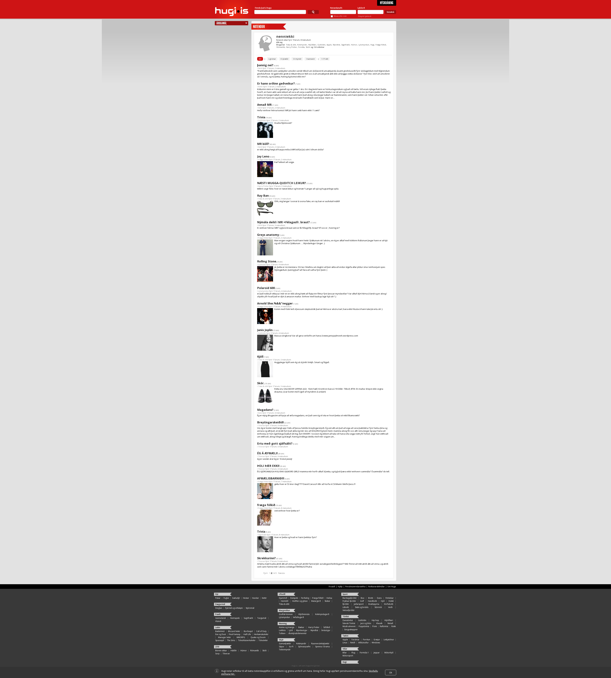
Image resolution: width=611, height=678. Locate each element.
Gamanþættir (285, 643)
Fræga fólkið (381, 44)
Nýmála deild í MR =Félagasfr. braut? (283, 222)
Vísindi (218, 621)
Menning (283, 623)
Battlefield (220, 631)
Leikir (217, 627)
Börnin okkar (221, 650)
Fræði (218, 614)
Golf (362, 601)
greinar (272, 59)
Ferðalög (305, 598)
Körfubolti (388, 604)
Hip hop (375, 620)
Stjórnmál (250, 608)
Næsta (281, 573)
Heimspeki (235, 618)
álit (324, 59)
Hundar (255, 598)
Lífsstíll (282, 594)
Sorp (217, 653)
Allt (260, 59)
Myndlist (336, 44)
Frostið (332, 586)
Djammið (283, 598)
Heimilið (284, 601)
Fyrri (265, 573)
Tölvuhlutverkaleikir (247, 640)
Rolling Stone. (267, 261)
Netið (352, 642)
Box (362, 598)
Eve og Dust (220, 634)
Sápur (281, 646)
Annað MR (264, 105)
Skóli (308, 47)
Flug (353, 652)
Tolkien (282, 633)
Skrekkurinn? (266, 558)
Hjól (383, 601)
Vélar (345, 648)
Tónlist (346, 616)
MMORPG (241, 637)
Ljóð (291, 630)
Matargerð (316, 601)
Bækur (301, 627)
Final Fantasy (234, 634)
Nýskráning (386, 3)
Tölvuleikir (263, 640)
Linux (345, 642)
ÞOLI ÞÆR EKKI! (268, 466)
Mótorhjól (388, 652)
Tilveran (261, 425)
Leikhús (282, 630)
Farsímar (355, 639)
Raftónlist (384, 626)
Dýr (216, 594)
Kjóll (260, 356)
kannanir (310, 59)
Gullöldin (321, 44)
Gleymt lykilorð (364, 16)
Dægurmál (220, 604)
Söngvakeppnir (351, 629)
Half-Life (247, 634)
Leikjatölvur (389, 639)
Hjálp (340, 586)
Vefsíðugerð (298, 617)
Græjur (377, 639)
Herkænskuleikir (261, 634)
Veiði (390, 607)
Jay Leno (263, 156)
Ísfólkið (326, 627)
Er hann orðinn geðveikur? (276, 83)
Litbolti (346, 607)
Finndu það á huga (263, 8)
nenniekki (285, 36)
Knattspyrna (373, 604)
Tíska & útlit (291, 44)
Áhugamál (221, 23)
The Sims (231, 640)
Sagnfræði (345, 44)
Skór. (260, 383)
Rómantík (281, 47)
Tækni (345, 635)
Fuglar (226, 598)
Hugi (372, 44)
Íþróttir (346, 604)
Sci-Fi (291, 646)
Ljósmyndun (363, 44)
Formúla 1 (364, 652)
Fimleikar (390, 598)
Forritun (366, 639)
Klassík (379, 623)
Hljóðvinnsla (303, 614)
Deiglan (218, 608)
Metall (390, 623)
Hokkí (391, 601)
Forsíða (301, 47)
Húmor (354, 44)
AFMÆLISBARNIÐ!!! (270, 478)
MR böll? (263, 144)
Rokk (393, 626)
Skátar (327, 601)
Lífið (217, 646)
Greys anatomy (268, 235)
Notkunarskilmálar (376, 586)
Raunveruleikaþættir (320, 643)
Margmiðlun (284, 610)
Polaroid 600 (266, 288)
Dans (260, 413)
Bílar (345, 652)
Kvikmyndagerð (322, 614)
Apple (329, 44)
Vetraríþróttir (349, 610)
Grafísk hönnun (286, 614)
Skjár (281, 639)
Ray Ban (263, 195)
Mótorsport (348, 655)
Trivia (261, 117)
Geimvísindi (220, 618)
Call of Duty (261, 631)
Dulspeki (294, 598)
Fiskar (218, 598)
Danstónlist (348, 620)
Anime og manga (286, 627)
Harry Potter (291, 47)
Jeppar (377, 652)
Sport (345, 594)
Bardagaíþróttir (350, 598)
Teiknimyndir (285, 649)
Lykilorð (361, 8)
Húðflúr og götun (300, 601)
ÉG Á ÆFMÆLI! (267, 453)
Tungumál (261, 618)
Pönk (374, 626)
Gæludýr (236, 598)
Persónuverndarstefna (355, 586)
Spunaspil (219, 640)
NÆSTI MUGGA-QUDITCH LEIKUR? (281, 183)
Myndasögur (301, 630)
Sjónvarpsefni (304, 646)
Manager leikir (224, 637)
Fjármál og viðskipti (234, 608)
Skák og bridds (361, 607)
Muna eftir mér (340, 16)
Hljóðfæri (312, 44)
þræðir (284, 59)
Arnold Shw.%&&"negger (275, 303)
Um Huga (391, 586)
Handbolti (372, 601)
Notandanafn (336, 8)
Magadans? (265, 410)
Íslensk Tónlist (349, 623)
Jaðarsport (359, 604)
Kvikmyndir (302, 44)
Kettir (260, 86)
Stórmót (378, 607)
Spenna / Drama (322, 646)
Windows (376, 642)
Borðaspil (248, 631)
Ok (390, 672)
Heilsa (329, 598)
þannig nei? (265, 65)
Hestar (246, 598)
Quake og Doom (258, 637)
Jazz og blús (365, 623)
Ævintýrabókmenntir (297, 633)
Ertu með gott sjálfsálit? (274, 443)
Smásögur (325, 630)
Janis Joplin (265, 330)
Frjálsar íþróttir (349, 601)
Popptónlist (364, 626)
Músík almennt (349, 626)
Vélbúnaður (363, 642)
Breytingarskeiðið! (270, 422)
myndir (297, 59)
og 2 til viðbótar (317, 47)
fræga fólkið (266, 505)
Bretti (370, 598)
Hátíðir (234, 650)
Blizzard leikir (234, 631)
